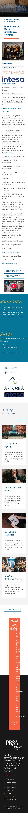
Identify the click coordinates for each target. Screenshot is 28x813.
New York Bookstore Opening (14, 577)
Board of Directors (11, 782)
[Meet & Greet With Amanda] (14, 476)
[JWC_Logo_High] (13, 72)
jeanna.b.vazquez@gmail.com (11, 252)
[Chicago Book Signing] (14, 432)
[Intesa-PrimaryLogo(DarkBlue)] (14, 392)
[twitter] (7, 799)
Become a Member (12, 785)
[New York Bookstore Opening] (14, 564)
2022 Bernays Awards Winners (13, 310)
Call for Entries (9, 153)
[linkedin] (15, 799)
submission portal (11, 156)
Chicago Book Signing (11, 445)
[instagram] (10, 799)
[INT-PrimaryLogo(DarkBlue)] (13, 77)
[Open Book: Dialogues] (14, 520)
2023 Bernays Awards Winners (13, 312)
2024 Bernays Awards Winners (13, 314)
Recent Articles (10, 790)
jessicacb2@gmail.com (9, 264)
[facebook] (4, 799)
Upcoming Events (11, 787)
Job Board (9, 793)
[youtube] (12, 799)
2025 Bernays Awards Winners (13, 316)
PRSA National (10, 779)
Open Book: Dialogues (10, 533)
